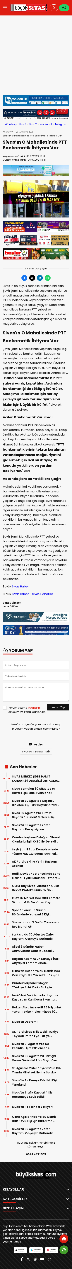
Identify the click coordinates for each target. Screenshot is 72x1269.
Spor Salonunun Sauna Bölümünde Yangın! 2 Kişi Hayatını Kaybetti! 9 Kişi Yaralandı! (30, 912)
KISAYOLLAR (13, 1189)
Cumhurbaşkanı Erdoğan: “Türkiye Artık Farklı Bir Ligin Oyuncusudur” (32, 985)
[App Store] (20, 1250)
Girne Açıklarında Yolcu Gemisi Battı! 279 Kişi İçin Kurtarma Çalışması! (34, 1119)
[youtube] (42, 1259)
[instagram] (35, 1259)
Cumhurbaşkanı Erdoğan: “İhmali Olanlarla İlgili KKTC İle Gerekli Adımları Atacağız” (36, 839)
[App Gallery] (51, 1250)
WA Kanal (46, 124)
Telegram (61, 124)
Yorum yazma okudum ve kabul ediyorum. (27, 710)
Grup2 (33, 124)
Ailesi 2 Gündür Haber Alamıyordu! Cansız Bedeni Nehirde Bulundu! (32, 949)
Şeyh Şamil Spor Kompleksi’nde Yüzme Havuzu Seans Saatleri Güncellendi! (35, 851)
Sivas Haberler (42, 594)
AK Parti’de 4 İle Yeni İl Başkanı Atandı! (34, 864)
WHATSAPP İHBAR (24, 132)
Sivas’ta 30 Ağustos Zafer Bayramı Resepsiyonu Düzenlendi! (31, 827)
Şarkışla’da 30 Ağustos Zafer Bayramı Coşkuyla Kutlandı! (33, 937)
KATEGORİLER (15, 1199)
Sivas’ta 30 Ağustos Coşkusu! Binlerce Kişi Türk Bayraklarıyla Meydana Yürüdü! (34, 803)
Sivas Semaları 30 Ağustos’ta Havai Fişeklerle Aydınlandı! (33, 791)
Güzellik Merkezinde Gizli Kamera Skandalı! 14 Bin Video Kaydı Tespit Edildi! (36, 900)
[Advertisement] (36, 55)
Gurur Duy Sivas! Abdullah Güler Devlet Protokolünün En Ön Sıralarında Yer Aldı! (35, 888)
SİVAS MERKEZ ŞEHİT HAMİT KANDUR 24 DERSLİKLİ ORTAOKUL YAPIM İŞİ (35, 779)
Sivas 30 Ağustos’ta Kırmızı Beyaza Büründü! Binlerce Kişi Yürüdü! (33, 815)
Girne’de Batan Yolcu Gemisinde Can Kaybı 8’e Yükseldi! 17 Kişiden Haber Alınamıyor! (36, 973)
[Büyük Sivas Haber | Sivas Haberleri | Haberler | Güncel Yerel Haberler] (29, 8)
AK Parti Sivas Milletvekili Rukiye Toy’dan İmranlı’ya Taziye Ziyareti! (35, 1034)
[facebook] (22, 1259)
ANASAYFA (8, 132)
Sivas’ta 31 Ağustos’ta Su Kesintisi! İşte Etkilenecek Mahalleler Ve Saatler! (30, 1046)
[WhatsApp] (64, 7)
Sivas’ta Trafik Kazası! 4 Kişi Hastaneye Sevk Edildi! (32, 1095)
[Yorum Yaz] (63, 1249)
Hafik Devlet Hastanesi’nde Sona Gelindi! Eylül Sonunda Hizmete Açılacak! (36, 876)
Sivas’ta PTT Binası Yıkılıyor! (32, 1107)
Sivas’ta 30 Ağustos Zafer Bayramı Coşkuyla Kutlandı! (32, 1131)
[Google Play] (35, 1250)
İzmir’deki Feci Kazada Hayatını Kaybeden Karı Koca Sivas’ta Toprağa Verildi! (35, 997)
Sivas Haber (20, 586)
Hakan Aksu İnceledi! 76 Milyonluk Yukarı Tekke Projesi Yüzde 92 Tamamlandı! (36, 1009)
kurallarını (34, 708)
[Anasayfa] (63, 1238)
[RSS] (49, 1259)
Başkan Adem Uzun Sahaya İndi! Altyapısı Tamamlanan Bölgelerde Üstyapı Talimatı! (36, 961)
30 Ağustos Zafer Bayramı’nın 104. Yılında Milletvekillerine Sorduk (36, 1070)
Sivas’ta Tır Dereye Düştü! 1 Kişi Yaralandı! (34, 1082)
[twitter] (28, 1259)
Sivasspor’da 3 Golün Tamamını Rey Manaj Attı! (35, 924)
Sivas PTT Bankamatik (36, 751)
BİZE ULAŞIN (13, 1208)
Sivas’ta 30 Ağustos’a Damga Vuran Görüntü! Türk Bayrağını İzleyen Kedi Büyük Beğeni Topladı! (34, 1058)
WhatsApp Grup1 (15, 124)
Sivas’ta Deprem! (25, 1022)
